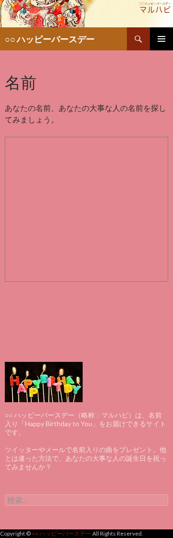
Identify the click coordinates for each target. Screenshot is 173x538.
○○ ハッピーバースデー (50, 39)
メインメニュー (161, 38)
